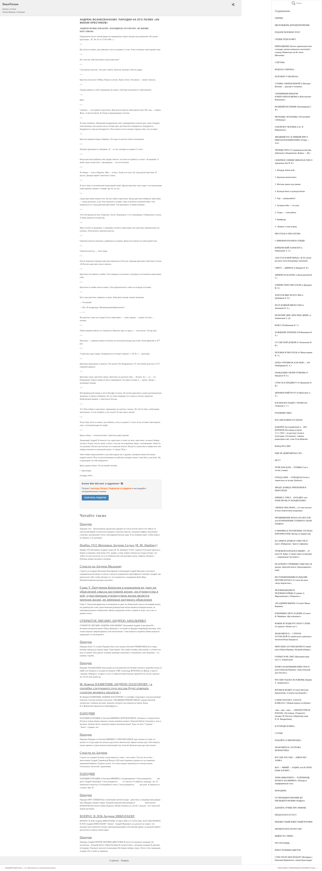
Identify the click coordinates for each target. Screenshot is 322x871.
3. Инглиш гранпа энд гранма (287, 184)
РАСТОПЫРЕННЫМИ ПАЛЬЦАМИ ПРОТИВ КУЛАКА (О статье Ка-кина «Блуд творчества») (291, 580)
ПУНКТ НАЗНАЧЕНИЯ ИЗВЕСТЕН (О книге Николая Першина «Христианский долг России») (292, 669)
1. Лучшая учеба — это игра (287, 205)
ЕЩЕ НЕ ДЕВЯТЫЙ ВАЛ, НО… (289, 453)
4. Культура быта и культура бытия (290, 191)
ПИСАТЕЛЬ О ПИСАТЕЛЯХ (287, 233)
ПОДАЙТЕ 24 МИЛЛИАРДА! (288, 740)
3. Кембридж (280, 219)
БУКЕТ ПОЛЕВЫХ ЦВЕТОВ (288, 850)
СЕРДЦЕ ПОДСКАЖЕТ (285, 39)
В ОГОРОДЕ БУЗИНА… (285, 726)
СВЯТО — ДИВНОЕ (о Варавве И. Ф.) (292, 267)
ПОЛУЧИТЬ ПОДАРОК (95, 498)
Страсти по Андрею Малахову (101, 566)
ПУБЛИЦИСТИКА (283, 412)
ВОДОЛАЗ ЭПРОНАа (284, 69)
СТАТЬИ (279, 733)
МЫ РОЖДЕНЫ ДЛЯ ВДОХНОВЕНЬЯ (292, 25)
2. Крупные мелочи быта (285, 177)
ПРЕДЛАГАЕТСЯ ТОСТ (286, 814)
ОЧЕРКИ (279, 18)
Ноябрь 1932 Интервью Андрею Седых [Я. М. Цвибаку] (118, 545)
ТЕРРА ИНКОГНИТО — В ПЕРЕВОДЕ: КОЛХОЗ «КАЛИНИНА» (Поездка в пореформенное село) (292, 780)
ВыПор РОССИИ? (283, 446)
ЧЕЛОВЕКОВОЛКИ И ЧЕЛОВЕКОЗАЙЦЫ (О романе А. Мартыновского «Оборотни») (290, 593)
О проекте (114, 861)
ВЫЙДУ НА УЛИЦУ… (285, 835)
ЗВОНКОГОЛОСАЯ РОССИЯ (288, 828)
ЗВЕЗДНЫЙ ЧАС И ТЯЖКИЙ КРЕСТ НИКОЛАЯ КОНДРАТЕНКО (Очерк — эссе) (292, 139)
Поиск (296, 3)
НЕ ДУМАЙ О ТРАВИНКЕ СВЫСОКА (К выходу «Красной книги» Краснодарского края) (293, 567)
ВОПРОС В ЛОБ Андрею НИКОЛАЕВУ (107, 816)
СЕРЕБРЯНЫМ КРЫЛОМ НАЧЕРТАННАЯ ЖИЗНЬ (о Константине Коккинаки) (293, 96)
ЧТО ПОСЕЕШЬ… (283, 843)
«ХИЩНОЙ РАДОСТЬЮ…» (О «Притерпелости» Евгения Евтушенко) (30, 868)
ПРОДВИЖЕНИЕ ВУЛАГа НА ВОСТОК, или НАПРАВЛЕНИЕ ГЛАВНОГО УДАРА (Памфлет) (293, 520)
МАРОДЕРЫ (280, 790)
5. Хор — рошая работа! (285, 198)
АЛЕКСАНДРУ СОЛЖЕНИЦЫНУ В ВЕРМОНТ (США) (296, 868)
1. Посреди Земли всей (285, 170)
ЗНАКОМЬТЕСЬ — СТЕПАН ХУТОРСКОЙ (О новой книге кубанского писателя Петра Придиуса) (293, 636)
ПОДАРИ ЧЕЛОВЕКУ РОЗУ (287, 32)
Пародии (86, 524)
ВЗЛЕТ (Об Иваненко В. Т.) (287, 325)
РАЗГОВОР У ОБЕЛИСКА (286, 76)
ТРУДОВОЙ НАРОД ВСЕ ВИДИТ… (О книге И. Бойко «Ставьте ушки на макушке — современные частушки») (293, 553)
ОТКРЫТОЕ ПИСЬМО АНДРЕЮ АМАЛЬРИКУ (113, 621)
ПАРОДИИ (87, 713)
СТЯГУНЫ (280, 62)
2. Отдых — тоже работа (285, 212)
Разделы (125, 861)
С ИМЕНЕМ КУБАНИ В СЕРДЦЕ (290, 240)
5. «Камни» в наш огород (286, 226)
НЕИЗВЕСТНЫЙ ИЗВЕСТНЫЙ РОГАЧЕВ (293, 821)
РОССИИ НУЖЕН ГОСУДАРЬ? (289, 420)
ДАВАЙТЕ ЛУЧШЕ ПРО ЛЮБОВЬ (290, 807)
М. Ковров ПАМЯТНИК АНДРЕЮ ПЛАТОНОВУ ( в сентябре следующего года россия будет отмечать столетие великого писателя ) (116, 688)
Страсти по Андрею (93, 753)
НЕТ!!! (278, 460)
